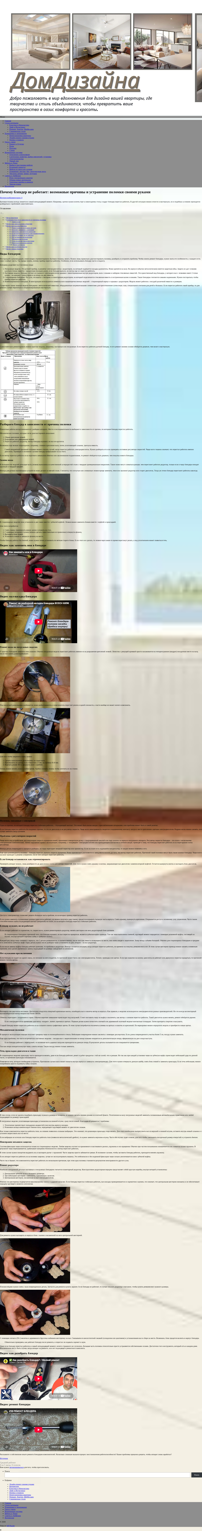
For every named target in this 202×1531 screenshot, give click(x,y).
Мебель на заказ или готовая (20, 169)
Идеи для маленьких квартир (21, 178)
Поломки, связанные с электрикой (23, 230)
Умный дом (14, 161)
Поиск (7, 1471)
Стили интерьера (11, 123)
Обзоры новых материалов (20, 180)
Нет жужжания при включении (22, 237)
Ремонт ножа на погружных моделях (24, 228)
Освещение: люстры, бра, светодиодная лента (27, 171)
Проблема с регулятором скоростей (23, 231)
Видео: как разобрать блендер (16, 247)
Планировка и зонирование (16, 134)
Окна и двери (10, 142)
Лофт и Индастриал (17, 127)
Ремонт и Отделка (16, 144)
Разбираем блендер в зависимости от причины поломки (26, 220)
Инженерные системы (13, 152)
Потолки (12, 148)
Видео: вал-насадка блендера (16, 226)
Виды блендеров (12, 218)
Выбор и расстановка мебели (21, 165)
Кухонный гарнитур (17, 167)
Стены (12, 150)
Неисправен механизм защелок (22, 243)
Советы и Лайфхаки (13, 176)
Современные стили (17, 131)
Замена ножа (16, 222)
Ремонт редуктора (19, 245)
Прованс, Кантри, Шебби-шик (21, 129)
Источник (4, 1458)
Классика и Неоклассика (19, 125)
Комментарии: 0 (15, 198)
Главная (8, 121)
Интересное (9, 186)
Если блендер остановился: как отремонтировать (28, 233)
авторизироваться (16, 1467)
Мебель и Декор (11, 163)
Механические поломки (20, 239)
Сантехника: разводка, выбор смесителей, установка (30, 157)
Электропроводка (16, 159)
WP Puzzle (11, 1526)
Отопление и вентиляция (19, 155)
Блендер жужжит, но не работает (23, 235)
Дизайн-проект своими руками (21, 138)
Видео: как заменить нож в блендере (19, 224)
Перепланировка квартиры (20, 136)
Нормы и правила (16, 140)
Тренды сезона (15, 184)
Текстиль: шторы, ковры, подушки (23, 174)
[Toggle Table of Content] (2, 214)
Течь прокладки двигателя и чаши (23, 241)
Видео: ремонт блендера (14, 249)
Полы (11, 146)
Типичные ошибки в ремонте (21, 182)
